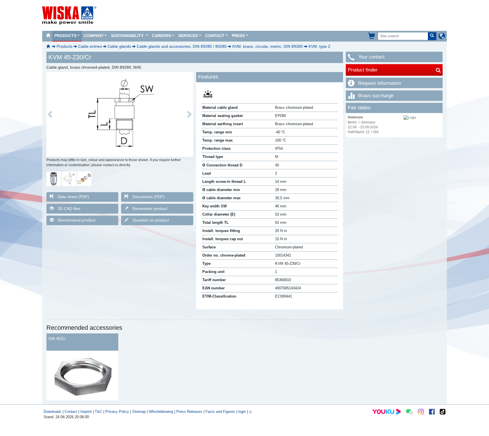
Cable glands (119, 46)
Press (238, 35)
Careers (161, 35)
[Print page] (250, 411)
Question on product (150, 220)
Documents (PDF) (148, 196)
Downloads (52, 411)
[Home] (48, 36)
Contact (214, 35)
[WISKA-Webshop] (372, 36)
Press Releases (189, 411)
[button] (50, 114)
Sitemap (139, 411)
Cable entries (90, 46)
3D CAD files (69, 208)
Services (188, 35)
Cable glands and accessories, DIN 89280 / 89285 (182, 46)
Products (65, 35)
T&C (98, 411)
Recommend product (76, 220)
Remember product (149, 208)
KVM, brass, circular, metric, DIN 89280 (267, 46)
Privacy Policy (117, 411)
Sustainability (128, 35)
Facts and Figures (220, 411)
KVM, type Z (319, 46)
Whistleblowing (161, 411)
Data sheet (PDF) (73, 196)
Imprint (86, 411)
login (242, 411)
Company (94, 35)
